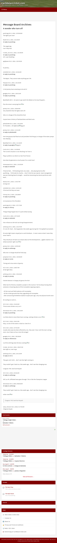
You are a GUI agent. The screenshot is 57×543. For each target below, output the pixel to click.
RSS (10, 528)
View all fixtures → (28, 477)
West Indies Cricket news (12, 515)
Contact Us (8, 518)
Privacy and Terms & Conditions (14, 525)
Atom (13, 528)
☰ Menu (4, 9)
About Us (7, 522)
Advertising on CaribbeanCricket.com (15, 532)
